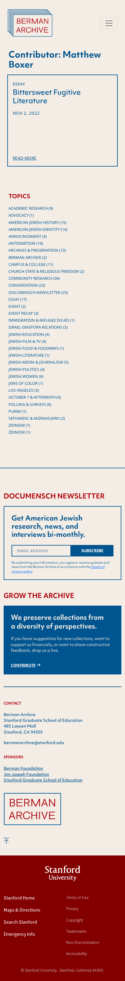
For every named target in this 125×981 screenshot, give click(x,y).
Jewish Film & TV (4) (27, 341)
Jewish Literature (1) (28, 355)
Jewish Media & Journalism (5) (38, 362)
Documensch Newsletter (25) (38, 292)
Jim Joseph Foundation (26, 774)
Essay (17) (17, 299)
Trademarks (76, 931)
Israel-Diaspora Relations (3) (38, 327)
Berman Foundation (23, 768)
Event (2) (17, 306)
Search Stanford (20, 922)
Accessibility (76, 954)
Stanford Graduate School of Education (43, 780)
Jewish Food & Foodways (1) (36, 348)
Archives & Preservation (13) (37, 250)
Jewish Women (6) (25, 376)
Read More (24, 158)
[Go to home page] (32, 814)
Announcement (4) (27, 236)
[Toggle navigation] (108, 23)
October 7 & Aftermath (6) (34, 397)
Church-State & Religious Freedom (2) (46, 271)
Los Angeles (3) (23, 390)
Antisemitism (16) (25, 243)
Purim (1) (17, 411)
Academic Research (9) (30, 208)
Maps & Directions (22, 910)
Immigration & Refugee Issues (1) (41, 320)
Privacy (72, 909)
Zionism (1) (19, 432)
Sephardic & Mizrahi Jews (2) (36, 418)
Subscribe (92, 550)
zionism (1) (19, 425)
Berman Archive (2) (27, 257)
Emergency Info (19, 934)
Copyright (74, 920)
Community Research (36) (34, 278)
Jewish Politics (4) (26, 369)
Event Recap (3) (23, 313)
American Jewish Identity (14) (37, 229)
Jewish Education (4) (28, 334)
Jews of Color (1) (25, 383)
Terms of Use (77, 897)
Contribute (23, 665)
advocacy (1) (21, 215)
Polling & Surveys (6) (29, 404)
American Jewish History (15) (37, 222)
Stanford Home (19, 898)
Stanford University (62, 875)
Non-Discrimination (82, 942)
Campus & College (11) (30, 264)
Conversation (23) (26, 285)
